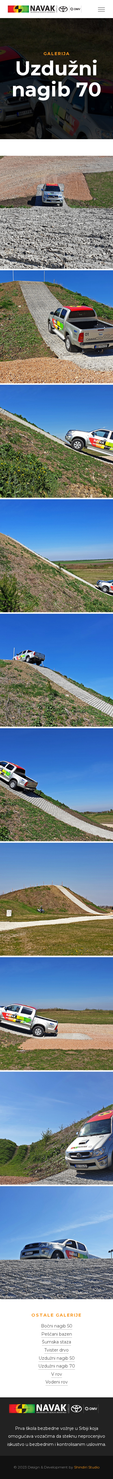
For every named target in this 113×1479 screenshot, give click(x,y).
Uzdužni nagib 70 (56, 1366)
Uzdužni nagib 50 (57, 1358)
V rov (56, 1374)
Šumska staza (56, 1342)
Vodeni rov (57, 1382)
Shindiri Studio (86, 1467)
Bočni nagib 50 (56, 1326)
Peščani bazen (56, 1334)
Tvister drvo (56, 1350)
